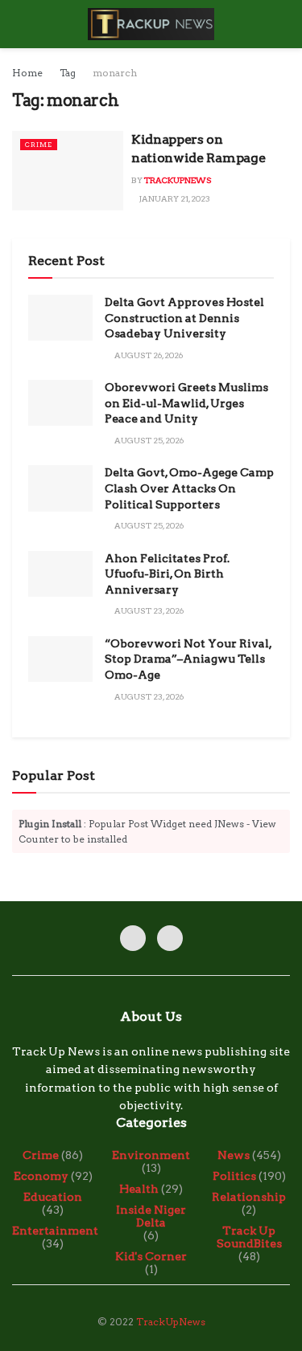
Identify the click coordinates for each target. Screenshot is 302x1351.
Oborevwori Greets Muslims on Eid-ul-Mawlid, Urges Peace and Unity (186, 403)
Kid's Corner (151, 1256)
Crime (38, 145)
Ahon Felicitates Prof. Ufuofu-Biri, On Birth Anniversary (167, 574)
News (233, 1155)
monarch (115, 73)
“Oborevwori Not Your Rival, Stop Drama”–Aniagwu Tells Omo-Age (188, 659)
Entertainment (55, 1230)
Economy (41, 1175)
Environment (151, 1155)
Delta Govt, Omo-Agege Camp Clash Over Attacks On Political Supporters (189, 488)
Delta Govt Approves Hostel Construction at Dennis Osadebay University (184, 318)
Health (139, 1188)
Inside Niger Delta (151, 1216)
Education (52, 1196)
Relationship (249, 1196)
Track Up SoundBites (249, 1237)
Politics (234, 1175)
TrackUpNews (178, 180)
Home (27, 73)
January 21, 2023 (174, 198)
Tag (68, 73)
